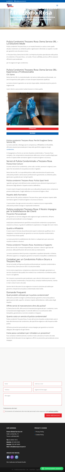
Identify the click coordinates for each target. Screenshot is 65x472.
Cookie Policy (40, 435)
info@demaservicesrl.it (18, 447)
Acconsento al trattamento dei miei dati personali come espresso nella (31, 411)
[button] (51, 468)
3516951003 (16, 442)
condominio (10, 149)
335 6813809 (16, 444)
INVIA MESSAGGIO (53, 415)
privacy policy (53, 411)
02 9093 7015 (13, 440)
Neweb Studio (21, 462)
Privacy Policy (40, 432)
